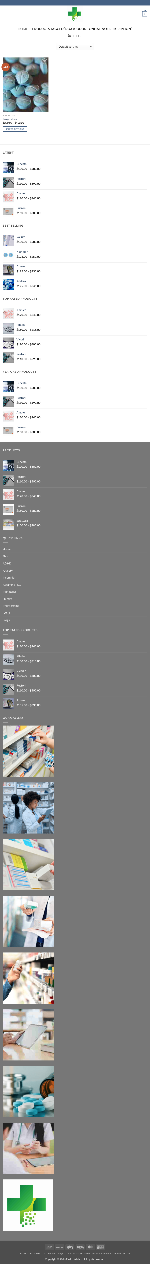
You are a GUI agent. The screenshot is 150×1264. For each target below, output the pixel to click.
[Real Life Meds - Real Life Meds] (75, 13)
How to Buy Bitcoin (32, 1253)
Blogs (6, 620)
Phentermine (11, 605)
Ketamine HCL (12, 584)
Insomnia (8, 577)
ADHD (7, 563)
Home (23, 29)
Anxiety (8, 570)
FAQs (6, 612)
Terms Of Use (122, 1253)
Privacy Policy (101, 1253)
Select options (15, 129)
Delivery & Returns (78, 1253)
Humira (7, 598)
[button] (5, 13)
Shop (6, 556)
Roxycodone (10, 119)
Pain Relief (9, 591)
